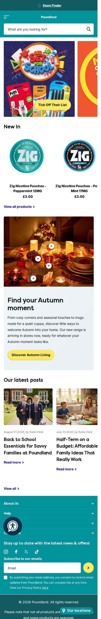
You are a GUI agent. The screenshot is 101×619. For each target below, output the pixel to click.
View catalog (6, 17)
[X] (26, 551)
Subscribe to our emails (23, 559)
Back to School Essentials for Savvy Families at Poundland (28, 429)
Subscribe (88, 567)
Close (49, 503)
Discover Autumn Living (31, 355)
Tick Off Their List (52, 105)
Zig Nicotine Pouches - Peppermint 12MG (27, 188)
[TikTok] (37, 552)
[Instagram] (6, 552)
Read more (49, 266)
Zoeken (88, 29)
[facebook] (16, 552)
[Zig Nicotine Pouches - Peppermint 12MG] (28, 156)
